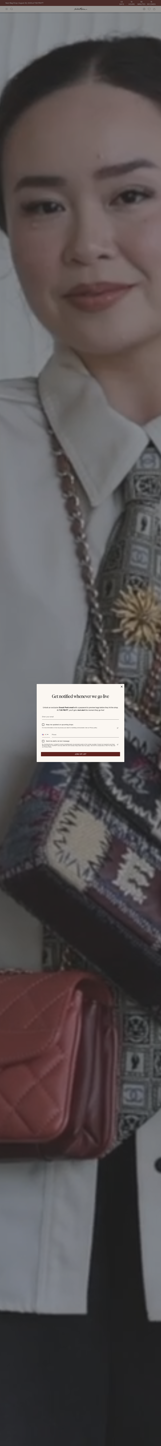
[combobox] (46, 734)
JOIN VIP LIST (80, 754)
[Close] (121, 686)
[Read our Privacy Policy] (117, 728)
